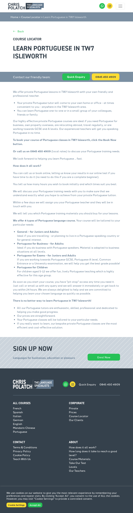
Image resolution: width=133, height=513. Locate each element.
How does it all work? (82, 447)
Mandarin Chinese (24, 427)
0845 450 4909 (109, 384)
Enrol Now (103, 357)
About (73, 442)
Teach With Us (22, 459)
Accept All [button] (35, 505)
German (18, 420)
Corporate (76, 403)
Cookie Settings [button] (16, 505)
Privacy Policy (22, 451)
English (17, 424)
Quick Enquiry (76, 77)
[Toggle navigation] (120, 6)
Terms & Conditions (25, 447)
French (17, 408)
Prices (73, 412)
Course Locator (30, 17)
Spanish (18, 412)
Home (14, 17)
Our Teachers (77, 470)
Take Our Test (77, 463)
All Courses (21, 403)
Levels (73, 466)
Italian (17, 416)
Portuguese (20, 431)
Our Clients (76, 420)
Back (20, 31)
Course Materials (79, 459)
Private (73, 408)
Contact (19, 442)
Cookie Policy (21, 455)
